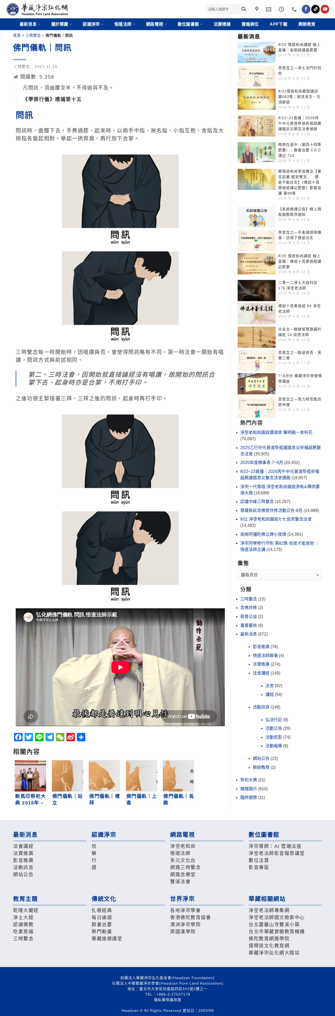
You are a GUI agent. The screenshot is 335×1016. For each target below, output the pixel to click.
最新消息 (248, 634)
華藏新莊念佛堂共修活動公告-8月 (271, 510)
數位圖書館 (188, 24)
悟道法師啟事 (265, 655)
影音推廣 (261, 646)
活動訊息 (261, 707)
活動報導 (273, 746)
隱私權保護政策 (167, 1000)
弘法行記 (273, 719)
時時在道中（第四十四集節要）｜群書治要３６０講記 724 (299, 150)
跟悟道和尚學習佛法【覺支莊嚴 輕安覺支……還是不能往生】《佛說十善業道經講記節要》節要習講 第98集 (299, 182)
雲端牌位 (250, 24)
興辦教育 (306, 24)
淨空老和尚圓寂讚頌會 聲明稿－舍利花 (276, 432)
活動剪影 (273, 737)
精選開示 (248, 789)
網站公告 (261, 758)
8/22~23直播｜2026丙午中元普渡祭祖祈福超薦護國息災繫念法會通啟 (299, 123)
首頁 (17, 35)
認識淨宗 (91, 24)
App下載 (278, 24)
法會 (269, 685)
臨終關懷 (248, 797)
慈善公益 (248, 616)
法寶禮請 (222, 24)
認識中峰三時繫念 (257, 501)
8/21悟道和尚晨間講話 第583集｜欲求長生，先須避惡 (299, 96)
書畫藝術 (248, 625)
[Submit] (243, 9)
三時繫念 (33, 35)
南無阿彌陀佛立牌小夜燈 (263, 534)
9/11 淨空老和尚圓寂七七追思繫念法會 (276, 519)
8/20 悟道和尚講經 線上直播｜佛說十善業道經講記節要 (299, 261)
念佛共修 (248, 607)
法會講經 (261, 673)
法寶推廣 (261, 664)
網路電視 (154, 24)
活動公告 (273, 728)
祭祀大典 (248, 780)
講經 (269, 694)
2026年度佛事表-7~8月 (261, 462)
